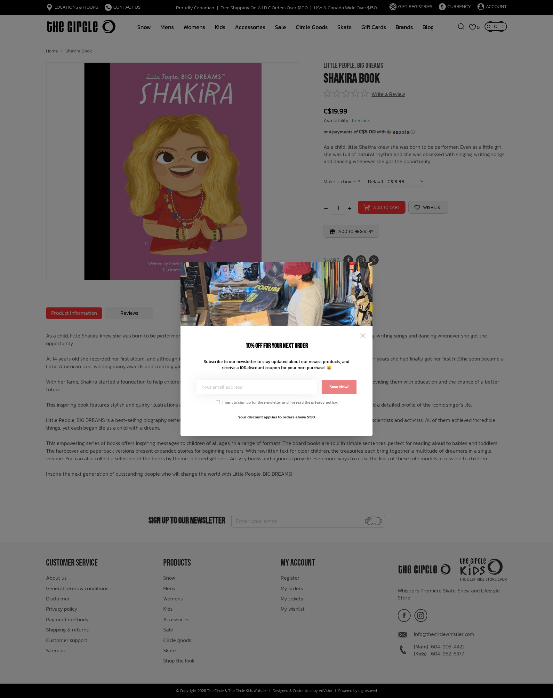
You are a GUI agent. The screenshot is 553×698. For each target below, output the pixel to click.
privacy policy (324, 402)
